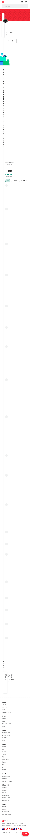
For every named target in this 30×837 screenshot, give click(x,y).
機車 (3, 764)
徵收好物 (4, 751)
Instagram (4, 707)
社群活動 (4, 754)
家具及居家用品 (6, 732)
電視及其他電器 (6, 735)
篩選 (12, 41)
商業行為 (24, 825)
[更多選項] (10, 34)
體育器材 (4, 792)
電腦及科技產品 (6, 776)
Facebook (4, 704)
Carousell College (6, 712)
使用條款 (14, 825)
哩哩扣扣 (4, 746)
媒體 (13, 823)
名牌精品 (4, 726)
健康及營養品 (5, 787)
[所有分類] (18, 2)
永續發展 (16, 823)
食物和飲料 (5, 790)
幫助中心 (4, 823)
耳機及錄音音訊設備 (7, 781)
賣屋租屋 (4, 762)
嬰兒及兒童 (5, 737)
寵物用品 (4, 740)
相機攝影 (4, 806)
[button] (3, 30)
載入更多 (3, 664)
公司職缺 (21, 823)
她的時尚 (4, 721)
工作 (3, 767)
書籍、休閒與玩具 (6, 814)
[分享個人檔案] (7, 34)
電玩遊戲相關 (5, 795)
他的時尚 (4, 718)
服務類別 (4, 769)
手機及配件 (5, 778)
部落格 (3, 709)
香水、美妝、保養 (6, 723)
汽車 (3, 757)
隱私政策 (19, 825)
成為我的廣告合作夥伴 (7, 825)
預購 (3, 749)
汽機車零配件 (5, 759)
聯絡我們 (9, 823)
